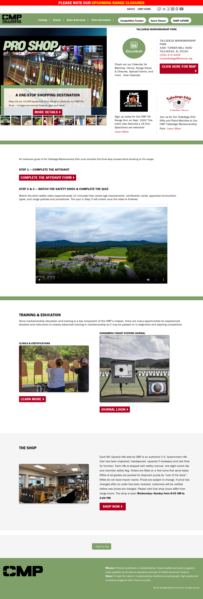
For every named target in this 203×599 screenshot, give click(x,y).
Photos (159, 9)
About (131, 9)
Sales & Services (76, 19)
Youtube (181, 9)
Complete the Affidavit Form (46, 177)
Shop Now (111, 506)
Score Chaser (158, 20)
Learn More (122, 131)
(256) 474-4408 (170, 55)
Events (57, 19)
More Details (46, 112)
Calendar (164, 9)
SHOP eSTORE (181, 20)
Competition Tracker (132, 20)
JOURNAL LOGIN (113, 409)
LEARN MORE (31, 399)
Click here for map (179, 66)
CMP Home (144, 9)
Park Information (101, 19)
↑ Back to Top (101, 546)
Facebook (168, 9)
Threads (177, 9)
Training (42, 19)
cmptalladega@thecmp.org (176, 58)
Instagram (172, 9)
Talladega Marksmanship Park (13, 19)
